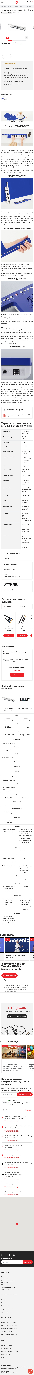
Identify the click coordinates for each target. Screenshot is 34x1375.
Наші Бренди (5, 1306)
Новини (3, 1303)
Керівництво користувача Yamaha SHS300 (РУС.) (19, 415)
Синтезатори (18, 6)
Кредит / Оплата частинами (9, 1334)
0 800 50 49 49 (5, 1279)
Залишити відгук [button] (9, 975)
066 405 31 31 (4, 1284)
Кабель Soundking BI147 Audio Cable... (8, 627)
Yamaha (28, 6)
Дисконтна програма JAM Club (9, 1351)
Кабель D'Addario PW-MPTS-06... (22, 627)
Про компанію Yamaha (10, 589)
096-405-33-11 (7, 83)
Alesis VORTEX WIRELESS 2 (25, 708)
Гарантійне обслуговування (9, 1325)
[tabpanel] (17, 27)
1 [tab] (10, 40)
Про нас (3, 1300)
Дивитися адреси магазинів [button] (17, 1016)
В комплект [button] (9, 635)
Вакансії (3, 1357)
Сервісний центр (6, 1348)
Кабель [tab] (22, 606)
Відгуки (6, 980)
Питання (14, 980)
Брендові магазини (6, 1345)
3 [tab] (19, 40)
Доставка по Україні (6, 1331)
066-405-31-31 (7, 85)
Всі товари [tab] (8, 606)
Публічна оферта (6, 1312)
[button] (27, 2)
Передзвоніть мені (25, 1094)
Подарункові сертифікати (8, 1309)
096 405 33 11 (4, 1283)
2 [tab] (14, 40)
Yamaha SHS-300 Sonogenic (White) (19, 659)
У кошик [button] (17, 675)
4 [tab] (24, 40)
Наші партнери (5, 1354)
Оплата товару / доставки (8, 1322)
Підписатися (27, 1262)
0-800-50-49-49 (7, 81)
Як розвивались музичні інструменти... (13, 1065)
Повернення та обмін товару (9, 1328)
